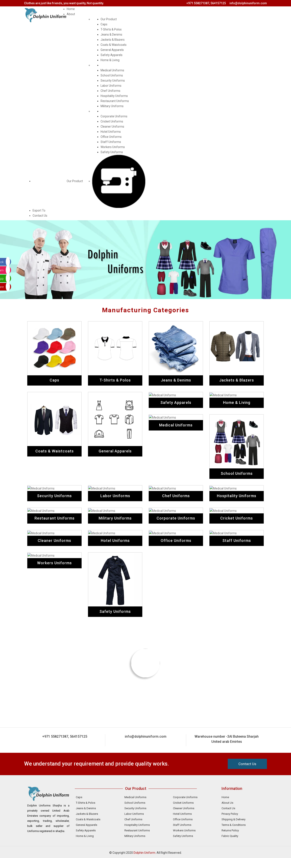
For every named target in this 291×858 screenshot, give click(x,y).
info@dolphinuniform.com (248, 3)
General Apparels (112, 50)
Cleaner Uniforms (112, 126)
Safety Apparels (111, 55)
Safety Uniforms (112, 152)
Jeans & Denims (111, 34)
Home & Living (110, 60)
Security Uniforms (113, 80)
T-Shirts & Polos (111, 29)
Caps (104, 24)
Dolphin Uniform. (145, 852)
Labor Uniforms (111, 85)
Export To (39, 210)
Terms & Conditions (234, 824)
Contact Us (40, 215)
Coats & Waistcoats (114, 44)
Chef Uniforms (110, 90)
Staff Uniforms (111, 142)
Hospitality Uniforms (114, 96)
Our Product (75, 181)
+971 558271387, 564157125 (206, 3)
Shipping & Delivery (233, 819)
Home (71, 9)
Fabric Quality (230, 836)
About (71, 14)
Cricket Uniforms (112, 121)
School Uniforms (112, 75)
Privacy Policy (230, 813)
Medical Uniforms (112, 70)
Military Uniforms (112, 106)
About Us (227, 802)
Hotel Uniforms (111, 131)
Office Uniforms (111, 136)
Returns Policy (230, 830)
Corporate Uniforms (114, 116)
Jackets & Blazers (113, 39)
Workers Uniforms (113, 147)
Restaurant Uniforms (115, 101)
